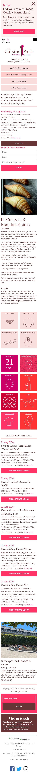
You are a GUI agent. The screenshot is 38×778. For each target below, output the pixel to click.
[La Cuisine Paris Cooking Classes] (19, 51)
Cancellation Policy (18, 743)
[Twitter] (19, 768)
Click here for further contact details (15, 729)
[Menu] (35, 39)
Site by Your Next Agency (19, 759)
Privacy (19, 746)
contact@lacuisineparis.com (19, 62)
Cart (3, 42)
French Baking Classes (12, 97)
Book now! (19, 31)
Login (8, 42)
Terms (30, 743)
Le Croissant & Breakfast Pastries (16, 99)
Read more (6, 680)
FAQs (7, 743)
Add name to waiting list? (13, 148)
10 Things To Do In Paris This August (16, 662)
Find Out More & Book (19, 471)
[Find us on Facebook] (12, 768)
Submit (19, 168)
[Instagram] (26, 768)
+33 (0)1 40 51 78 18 (19, 59)
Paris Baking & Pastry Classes (16, 94)
